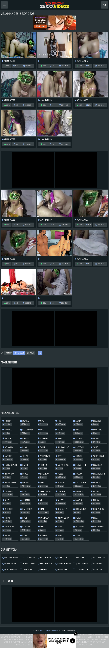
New (9, 353)
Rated (31, 353)
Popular (20, 353)
